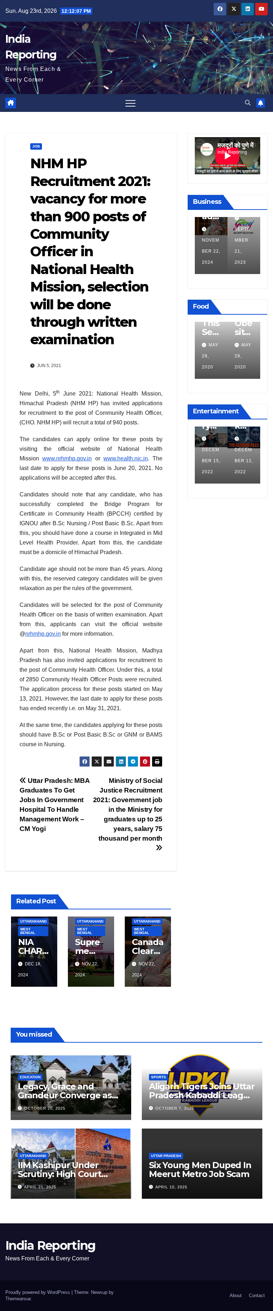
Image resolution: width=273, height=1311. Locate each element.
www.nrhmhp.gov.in (67, 458)
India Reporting (50, 1245)
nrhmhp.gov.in (43, 634)
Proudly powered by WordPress (38, 1292)
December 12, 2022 (244, 460)
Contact (257, 1295)
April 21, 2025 (40, 1187)
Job (36, 146)
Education (30, 1077)
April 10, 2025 (171, 1187)
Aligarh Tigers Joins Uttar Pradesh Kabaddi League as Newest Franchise (202, 1095)
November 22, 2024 (211, 251)
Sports (158, 1077)
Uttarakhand (33, 921)
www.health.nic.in (125, 458)
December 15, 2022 (211, 460)
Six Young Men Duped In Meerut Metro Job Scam (200, 1169)
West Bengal (27, 931)
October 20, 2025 (44, 1108)
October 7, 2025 (174, 1108)
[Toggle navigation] (130, 103)
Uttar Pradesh (166, 1156)
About (236, 1295)
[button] (248, 103)
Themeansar (18, 1298)
